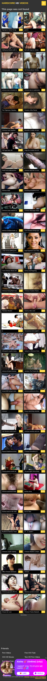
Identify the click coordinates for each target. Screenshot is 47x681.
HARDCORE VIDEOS (15, 3)
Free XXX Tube (30, 653)
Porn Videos (6, 653)
